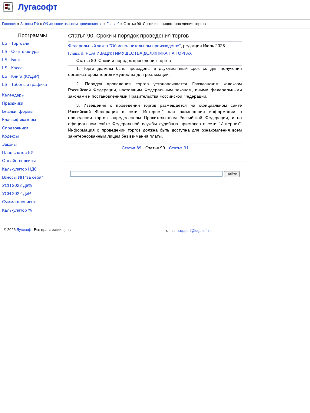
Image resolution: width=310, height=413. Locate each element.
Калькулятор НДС (19, 169)
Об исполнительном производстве (73, 24)
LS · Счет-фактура (20, 51)
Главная (9, 24)
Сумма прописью (19, 202)
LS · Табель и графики (24, 84)
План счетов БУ (17, 152)
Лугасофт (25, 230)
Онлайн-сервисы (19, 160)
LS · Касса (12, 68)
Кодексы (10, 136)
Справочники (15, 128)
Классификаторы (19, 119)
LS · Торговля (15, 43)
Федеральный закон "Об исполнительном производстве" (124, 46)
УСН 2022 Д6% (17, 185)
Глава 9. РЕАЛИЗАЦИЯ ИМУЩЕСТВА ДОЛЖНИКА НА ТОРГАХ (130, 53)
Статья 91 (179, 148)
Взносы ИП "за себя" (22, 177)
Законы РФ (29, 24)
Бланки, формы (17, 111)
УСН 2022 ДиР (16, 193)
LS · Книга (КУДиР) (20, 76)
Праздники (12, 103)
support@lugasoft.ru (195, 231)
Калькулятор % (17, 210)
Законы (9, 144)
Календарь (13, 95)
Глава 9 (113, 24)
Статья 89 (131, 148)
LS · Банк (11, 59)
